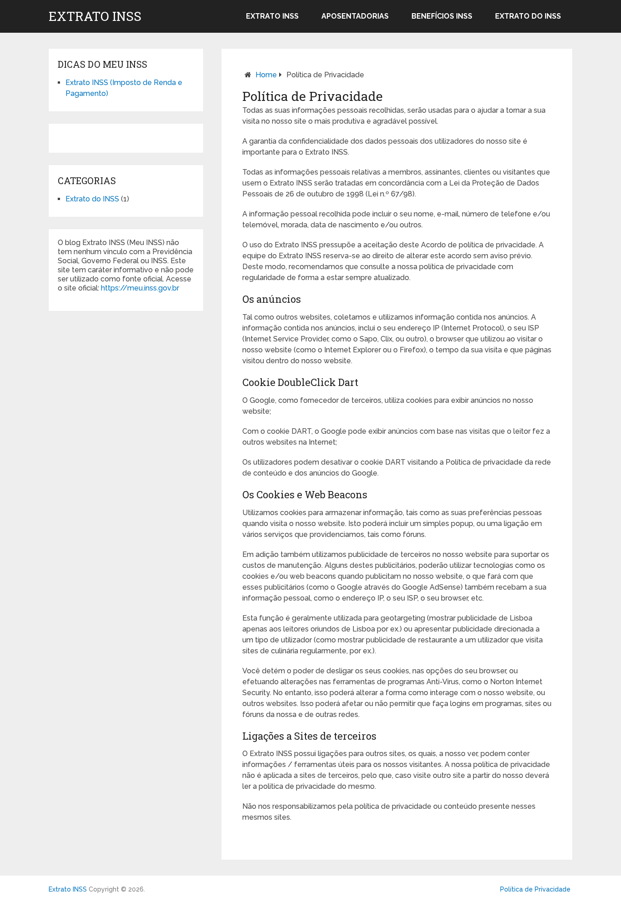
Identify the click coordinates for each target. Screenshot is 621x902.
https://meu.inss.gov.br (140, 288)
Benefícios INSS (441, 16)
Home (266, 74)
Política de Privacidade (535, 889)
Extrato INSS (95, 16)
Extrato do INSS (528, 16)
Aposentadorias (355, 16)
